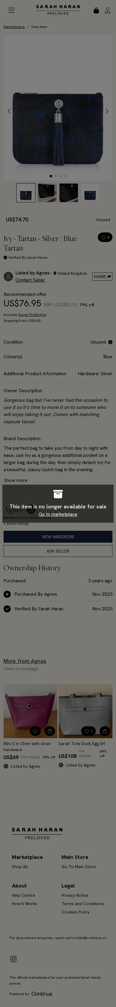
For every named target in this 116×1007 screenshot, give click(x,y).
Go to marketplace (58, 514)
